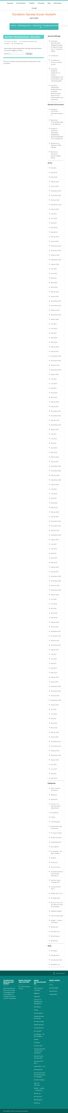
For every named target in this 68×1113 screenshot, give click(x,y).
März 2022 (54, 397)
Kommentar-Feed (56, 960)
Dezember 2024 (56, 246)
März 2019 (54, 562)
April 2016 (54, 723)
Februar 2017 (55, 677)
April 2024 (54, 282)
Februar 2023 (55, 347)
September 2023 (56, 315)
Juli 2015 (53, 764)
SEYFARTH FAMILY (56, 911)
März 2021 (54, 452)
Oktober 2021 (55, 420)
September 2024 (56, 259)
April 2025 (54, 227)
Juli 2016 (53, 709)
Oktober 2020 (55, 475)
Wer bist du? (54, 927)
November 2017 (56, 636)
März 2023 (54, 342)
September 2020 (56, 480)
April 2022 (54, 393)
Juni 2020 (54, 494)
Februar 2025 (55, 237)
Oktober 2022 (55, 365)
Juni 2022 (54, 383)
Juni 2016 (54, 714)
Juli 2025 (54, 214)
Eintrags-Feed (55, 955)
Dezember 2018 (56, 576)
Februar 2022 (55, 402)
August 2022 (55, 374)
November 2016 (56, 691)
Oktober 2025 (55, 200)
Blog (49, 3)
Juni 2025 (54, 218)
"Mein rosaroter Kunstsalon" (55, 789)
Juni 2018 (54, 604)
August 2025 (55, 209)
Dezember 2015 (56, 741)
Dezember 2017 (56, 631)
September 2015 (56, 755)
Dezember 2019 (56, 521)
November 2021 (56, 415)
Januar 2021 (54, 461)
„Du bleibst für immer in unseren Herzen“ (56, 62)
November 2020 (56, 471)
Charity (53, 817)
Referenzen (57, 3)
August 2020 (55, 484)
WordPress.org (55, 964)
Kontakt (34, 8)
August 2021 (55, 429)
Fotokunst (41, 3)
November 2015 (56, 746)
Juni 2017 (54, 659)
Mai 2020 (54, 498)
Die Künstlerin (21, 3)
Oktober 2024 (55, 255)
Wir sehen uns (55, 931)
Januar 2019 (54, 572)
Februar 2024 (55, 292)
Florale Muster (53, 991)
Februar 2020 (55, 512)
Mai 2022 (54, 388)
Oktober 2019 (55, 530)
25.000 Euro (54, 55)
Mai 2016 (53, 718)
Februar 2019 (55, 567)
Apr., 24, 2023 (13, 41)
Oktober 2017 (55, 640)
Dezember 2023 (56, 301)
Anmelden (54, 951)
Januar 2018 (54, 627)
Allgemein (54, 795)
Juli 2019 (53, 544)
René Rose (54, 143)
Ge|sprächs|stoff (56, 842)
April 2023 (54, 337)
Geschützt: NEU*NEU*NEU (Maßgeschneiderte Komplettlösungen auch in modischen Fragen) (57, 46)
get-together (55, 847)
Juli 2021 (53, 434)
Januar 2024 (55, 296)
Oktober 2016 (55, 695)
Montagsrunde (24, 25)
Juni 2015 (54, 769)
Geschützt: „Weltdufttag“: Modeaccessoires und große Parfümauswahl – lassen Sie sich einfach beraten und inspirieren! (57, 92)
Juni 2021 (54, 438)
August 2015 (55, 760)
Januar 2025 (55, 241)
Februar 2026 (55, 181)
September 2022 (56, 370)
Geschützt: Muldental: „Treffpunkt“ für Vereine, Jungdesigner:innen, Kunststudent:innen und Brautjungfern (57, 75)
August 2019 (55, 539)
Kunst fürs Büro (56, 867)
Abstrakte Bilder (53, 988)
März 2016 (54, 728)
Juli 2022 (54, 379)
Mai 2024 (53, 278)
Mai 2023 (53, 333)
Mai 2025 (54, 223)
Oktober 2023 (55, 310)
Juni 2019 (54, 549)
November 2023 (56, 305)
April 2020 (54, 503)
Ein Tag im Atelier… (57, 833)
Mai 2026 (53, 168)
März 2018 (54, 617)
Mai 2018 (53, 608)
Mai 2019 (53, 553)
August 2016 (55, 705)
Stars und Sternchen (57, 916)
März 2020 (54, 507)
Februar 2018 (55, 622)
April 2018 (54, 613)
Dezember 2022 (56, 356)
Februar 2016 (55, 732)
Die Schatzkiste (55, 822)
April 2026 (54, 172)
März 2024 (54, 287)
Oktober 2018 (55, 585)
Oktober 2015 (55, 750)
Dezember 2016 (56, 686)
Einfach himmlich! (56, 837)
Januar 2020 (55, 516)
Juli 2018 (53, 599)
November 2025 (56, 195)
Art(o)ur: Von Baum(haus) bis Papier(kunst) (55, 806)
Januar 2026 (55, 186)
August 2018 (55, 594)
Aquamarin (54, 799)
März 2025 (54, 232)
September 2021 (56, 425)
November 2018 (56, 581)
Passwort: (7, 53)
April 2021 (54, 448)
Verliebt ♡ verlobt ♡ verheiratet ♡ (57, 921)
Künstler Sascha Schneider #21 (56, 881)
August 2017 (55, 650)
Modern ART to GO (57, 893)
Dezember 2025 (56, 191)
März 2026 (54, 177)
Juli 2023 (54, 324)
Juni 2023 (54, 328)
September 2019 (56, 535)
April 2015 (54, 778)
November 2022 (56, 360)
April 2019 (54, 558)
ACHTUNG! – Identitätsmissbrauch (57, 113)
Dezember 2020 (56, 466)
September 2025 (56, 204)
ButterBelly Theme (9, 1111)
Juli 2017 (53, 654)
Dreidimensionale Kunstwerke (56, 827)
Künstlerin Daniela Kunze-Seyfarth (34, 14)
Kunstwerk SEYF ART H (56, 888)
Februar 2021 (55, 457)
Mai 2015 (53, 773)
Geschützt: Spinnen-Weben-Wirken (56, 156)
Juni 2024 (54, 273)
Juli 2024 (54, 269)
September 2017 (56, 645)
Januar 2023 (55, 351)
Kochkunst (54, 862)
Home (13, 25)
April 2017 (54, 668)
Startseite (10, 3)
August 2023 (55, 319)
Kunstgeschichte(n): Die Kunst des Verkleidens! (57, 873)
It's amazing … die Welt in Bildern (56, 852)
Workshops (54, 941)
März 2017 (54, 672)
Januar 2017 (54, 682)
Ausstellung (54, 812)
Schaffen (32, 3)
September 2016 (56, 700)
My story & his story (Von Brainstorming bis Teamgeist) (57, 904)
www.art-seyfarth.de (9, 998)
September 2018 (56, 590)
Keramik (53, 858)
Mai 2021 (53, 443)
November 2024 (56, 250)
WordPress (25, 1111)
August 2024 (55, 264)
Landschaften (53, 994)
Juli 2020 (54, 489)
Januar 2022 (55, 406)
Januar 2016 (54, 737)
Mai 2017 (53, 663)
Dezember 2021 (56, 411)
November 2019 (56, 526)
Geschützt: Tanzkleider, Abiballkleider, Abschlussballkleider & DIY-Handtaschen (57, 135)
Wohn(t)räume (55, 936)
